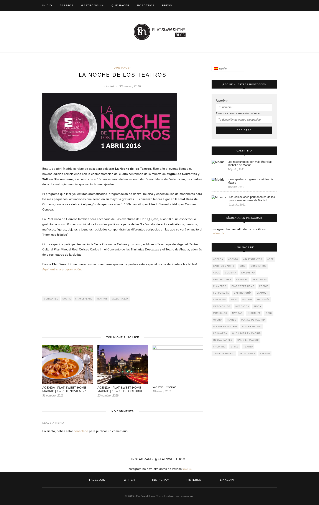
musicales (220, 313)
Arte (270, 259)
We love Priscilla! (164, 387)
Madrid (247, 300)
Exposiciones (222, 279)
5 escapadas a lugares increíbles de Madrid (250, 181)
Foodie (263, 286)
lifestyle (219, 300)
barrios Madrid (223, 266)
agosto (233, 259)
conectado (81, 431)
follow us (187, 469)
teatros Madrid (224, 353)
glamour (262, 293)
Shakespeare (83, 299)
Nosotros (146, 5)
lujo (234, 300)
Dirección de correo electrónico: (238, 113)
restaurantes (222, 340)
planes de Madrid (253, 320)
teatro (248, 347)
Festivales (260, 279)
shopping (219, 347)
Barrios (67, 5)
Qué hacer (121, 5)
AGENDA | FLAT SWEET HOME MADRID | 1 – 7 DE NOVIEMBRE (65, 389)
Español (222, 68)
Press (167, 5)
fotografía (221, 293)
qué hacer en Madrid (246, 333)
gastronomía (243, 293)
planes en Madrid (225, 327)
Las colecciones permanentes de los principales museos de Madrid (252, 198)
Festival (241, 279)
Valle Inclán (120, 299)
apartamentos (252, 259)
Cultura (230, 273)
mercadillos (221, 306)
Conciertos (258, 266)
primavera (220, 333)
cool (216, 273)
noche (66, 299)
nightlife (254, 313)
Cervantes (51, 299)
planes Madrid (252, 327)
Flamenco (219, 286)
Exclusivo (248, 273)
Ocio (269, 313)
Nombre (221, 100)
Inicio (47, 5)
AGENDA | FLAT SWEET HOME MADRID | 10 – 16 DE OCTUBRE (120, 389)
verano (265, 353)
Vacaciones (247, 353)
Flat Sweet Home (243, 286)
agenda (218, 259)
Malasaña (263, 300)
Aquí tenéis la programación (61, 269)
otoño (217, 320)
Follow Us (218, 233)
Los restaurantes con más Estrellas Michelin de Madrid (250, 163)
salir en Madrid (248, 340)
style (234, 347)
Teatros (102, 299)
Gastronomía (92, 5)
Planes (231, 320)
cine (242, 266)
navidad (237, 313)
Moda (257, 306)
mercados (242, 306)
